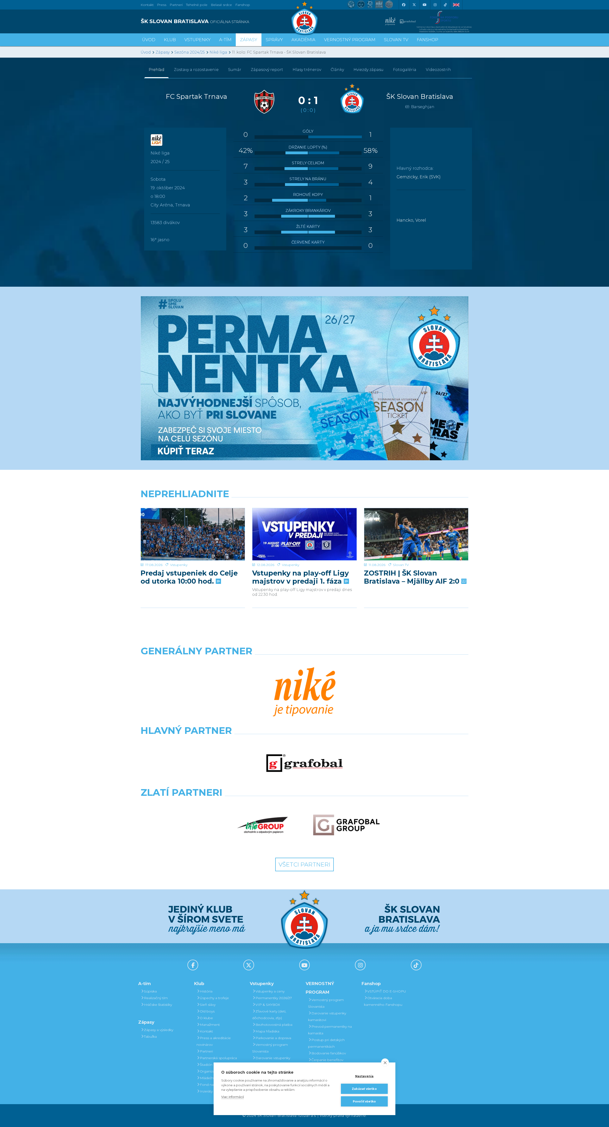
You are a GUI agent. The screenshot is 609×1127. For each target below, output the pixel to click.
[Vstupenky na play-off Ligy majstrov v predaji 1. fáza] (304, 534)
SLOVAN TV (396, 39)
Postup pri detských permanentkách (326, 1043)
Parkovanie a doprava (273, 1038)
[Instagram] (435, 5)
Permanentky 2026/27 (273, 998)
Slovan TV (401, 565)
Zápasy (163, 52)
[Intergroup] (262, 825)
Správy (274, 39)
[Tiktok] (445, 5)
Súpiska (150, 991)
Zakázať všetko (364, 1089)
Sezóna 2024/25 (189, 52)
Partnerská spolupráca (218, 1058)
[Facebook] (403, 5)
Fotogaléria (404, 69)
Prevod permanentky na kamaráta (330, 1029)
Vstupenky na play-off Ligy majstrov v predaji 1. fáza (300, 577)
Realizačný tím (156, 998)
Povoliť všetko (364, 1101)
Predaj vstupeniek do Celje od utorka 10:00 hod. (189, 577)
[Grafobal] (304, 763)
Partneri (206, 1051)
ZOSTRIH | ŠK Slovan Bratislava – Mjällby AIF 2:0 (412, 577)
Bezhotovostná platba (273, 1024)
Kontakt (206, 1031)
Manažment (210, 1024)
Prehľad (156, 69)
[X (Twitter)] (414, 5)
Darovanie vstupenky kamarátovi (271, 1061)
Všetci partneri (304, 864)
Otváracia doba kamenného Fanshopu (383, 1001)
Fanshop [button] (427, 39)
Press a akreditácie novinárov (213, 1041)
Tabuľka (150, 1036)
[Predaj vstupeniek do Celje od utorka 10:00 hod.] (193, 534)
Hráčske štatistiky (158, 1004)
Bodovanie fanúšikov (328, 1053)
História (206, 991)
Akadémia (303, 39)
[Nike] (304, 692)
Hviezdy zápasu (368, 69)
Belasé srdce (221, 5)
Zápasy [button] (248, 39)
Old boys (207, 1011)
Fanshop (242, 5)
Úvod (148, 39)
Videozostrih (438, 69)
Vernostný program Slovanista (270, 1047)
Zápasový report (267, 69)
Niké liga (218, 52)
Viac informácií (232, 1097)
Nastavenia (364, 1076)
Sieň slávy (208, 1004)
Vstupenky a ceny (270, 991)
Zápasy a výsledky (158, 1030)
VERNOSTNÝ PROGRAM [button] (349, 39)
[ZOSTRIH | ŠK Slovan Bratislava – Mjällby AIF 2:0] (416, 534)
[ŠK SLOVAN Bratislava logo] (304, 18)
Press (161, 5)
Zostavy (196, 69)
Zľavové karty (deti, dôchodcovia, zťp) (269, 1014)
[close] (385, 1062)
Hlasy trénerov (307, 69)
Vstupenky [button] (197, 39)
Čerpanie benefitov (327, 1060)
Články (337, 69)
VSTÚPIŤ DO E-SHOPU (386, 991)
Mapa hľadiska (267, 1031)
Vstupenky (178, 565)
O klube (206, 1018)
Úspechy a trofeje (214, 998)
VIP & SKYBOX (267, 1004)
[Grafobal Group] (346, 825)
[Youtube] (424, 5)
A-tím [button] (225, 39)
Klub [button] (170, 39)
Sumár (234, 69)
